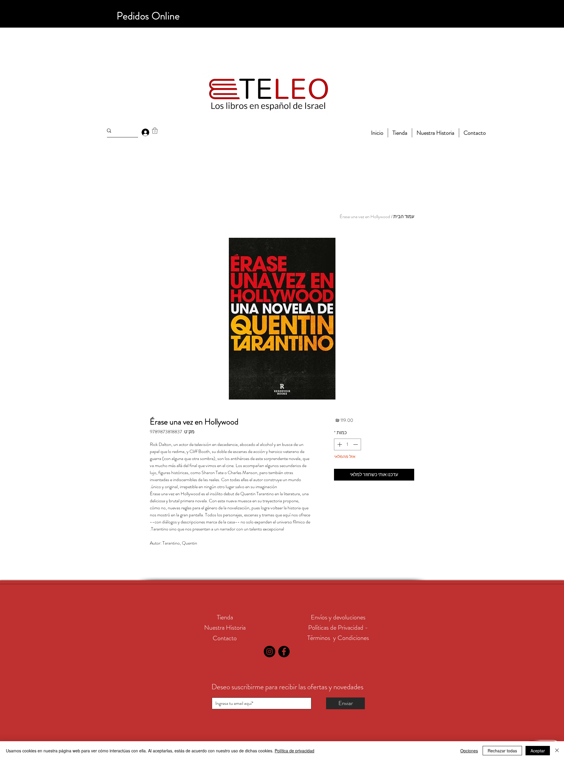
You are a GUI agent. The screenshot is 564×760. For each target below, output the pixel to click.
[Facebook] (284, 651)
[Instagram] (269, 651)
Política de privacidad (294, 751)
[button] (154, 130)
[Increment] (339, 444)
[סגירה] (556, 750)
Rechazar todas (502, 751)
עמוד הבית (403, 216)
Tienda (225, 617)
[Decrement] (356, 444)
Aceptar (538, 751)
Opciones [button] (469, 751)
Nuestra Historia (225, 627)
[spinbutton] (347, 444)
